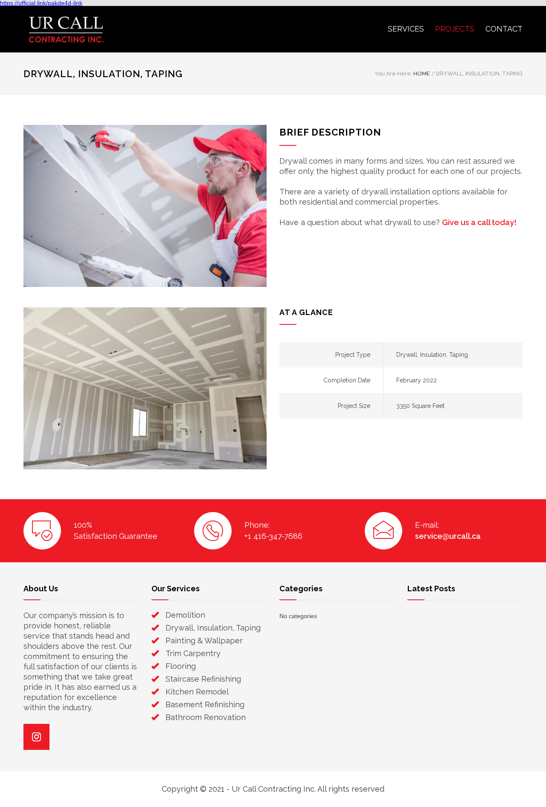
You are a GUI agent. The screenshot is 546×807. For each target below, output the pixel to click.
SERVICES (406, 28)
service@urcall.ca (448, 536)
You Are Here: (393, 73)
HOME (421, 73)
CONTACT (504, 28)
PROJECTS (454, 28)
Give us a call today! (479, 222)
